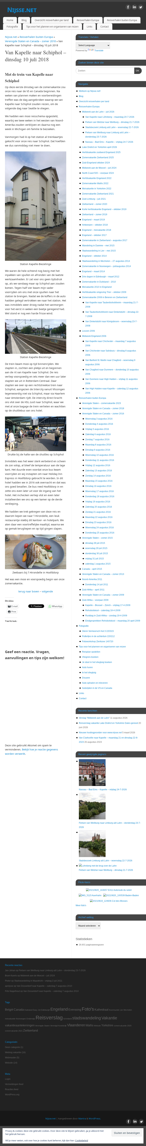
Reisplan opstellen (91, 652)
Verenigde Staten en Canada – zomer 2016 (103, 413)
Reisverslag (49, 1017)
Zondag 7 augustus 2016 (97, 439)
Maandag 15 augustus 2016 (99, 481)
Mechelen (128, 1010)
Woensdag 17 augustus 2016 (99, 491)
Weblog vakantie (13, 1052)
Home (10, 20)
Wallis (89, 1025)
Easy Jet (37, 1010)
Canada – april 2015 (92, 569)
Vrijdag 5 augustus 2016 (97, 429)
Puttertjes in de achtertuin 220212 (98, 636)
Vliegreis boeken (90, 657)
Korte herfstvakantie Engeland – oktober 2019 (104, 209)
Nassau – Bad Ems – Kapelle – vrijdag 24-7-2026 (109, 142)
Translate (98, 50)
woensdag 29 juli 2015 (96, 548)
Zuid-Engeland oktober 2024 (96, 162)
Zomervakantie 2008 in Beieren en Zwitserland (104, 297)
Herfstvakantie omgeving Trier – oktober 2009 (104, 292)
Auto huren (87, 667)
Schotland (67, 1019)
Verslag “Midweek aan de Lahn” (94, 718)
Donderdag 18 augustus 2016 (99, 496)
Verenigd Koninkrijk (58, 1026)
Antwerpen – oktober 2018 (95, 225)
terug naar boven (28, 591)
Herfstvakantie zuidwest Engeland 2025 (101, 152)
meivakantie (10, 1019)
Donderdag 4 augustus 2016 (99, 424)
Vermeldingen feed (14, 1084)
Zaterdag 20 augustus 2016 (98, 507)
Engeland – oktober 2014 (94, 256)
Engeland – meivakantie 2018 (96, 230)
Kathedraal (101, 1009)
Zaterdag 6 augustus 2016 (98, 434)
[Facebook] (128, 7)
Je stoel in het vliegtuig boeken (97, 662)
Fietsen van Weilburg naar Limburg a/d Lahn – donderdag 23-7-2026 (52, 970)
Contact (104, 26)
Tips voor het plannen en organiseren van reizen (52, 26)
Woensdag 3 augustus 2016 (99, 419)
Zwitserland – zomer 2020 (94, 204)
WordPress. (95, 1118)
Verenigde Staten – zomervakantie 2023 (101, 403)
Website (97, 1026)
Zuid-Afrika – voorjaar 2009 (95, 600)
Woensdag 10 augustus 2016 (99, 455)
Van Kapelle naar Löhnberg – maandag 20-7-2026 (109, 117)
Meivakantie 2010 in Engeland (97, 287)
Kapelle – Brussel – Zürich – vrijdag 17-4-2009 (107, 605)
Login (8, 1079)
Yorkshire (107, 1025)
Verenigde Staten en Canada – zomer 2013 (103, 574)
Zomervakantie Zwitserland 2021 (98, 194)
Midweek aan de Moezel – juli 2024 (99, 168)
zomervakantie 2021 (14, 1031)
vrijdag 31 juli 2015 (94, 558)
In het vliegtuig (89, 672)
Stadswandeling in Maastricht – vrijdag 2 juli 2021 (38, 981)
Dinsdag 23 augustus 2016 (98, 522)
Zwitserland (30, 1030)
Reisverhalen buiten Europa (122, 20)
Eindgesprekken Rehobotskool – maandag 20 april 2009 (112, 621)
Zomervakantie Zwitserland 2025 (98, 157)
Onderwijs (30, 1019)
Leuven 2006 (88, 331)
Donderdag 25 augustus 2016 (99, 532)
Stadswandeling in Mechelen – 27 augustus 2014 (106, 261)
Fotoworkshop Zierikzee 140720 (97, 641)
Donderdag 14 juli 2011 (96, 584)
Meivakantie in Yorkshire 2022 (96, 188)
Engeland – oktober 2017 (94, 235)
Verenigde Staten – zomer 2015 (97, 538)
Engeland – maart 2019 (93, 219)
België (9, 1009)
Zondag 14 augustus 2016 (98, 476)
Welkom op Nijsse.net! (89, 91)
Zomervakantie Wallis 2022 (95, 183)
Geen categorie (12, 1047)
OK (136, 70)
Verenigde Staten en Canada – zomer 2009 (103, 595)
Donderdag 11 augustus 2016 (99, 460)
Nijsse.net (21, 9)
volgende (47, 591)
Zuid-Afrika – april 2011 (93, 589)
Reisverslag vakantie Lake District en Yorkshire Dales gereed (108, 723)
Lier (121, 1010)
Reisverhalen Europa (88, 20)
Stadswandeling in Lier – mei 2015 (99, 250)
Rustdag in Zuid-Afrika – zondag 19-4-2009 (106, 615)
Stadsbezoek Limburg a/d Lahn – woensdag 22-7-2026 (112, 127)
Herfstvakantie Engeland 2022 (96, 178)
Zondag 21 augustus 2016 (98, 512)
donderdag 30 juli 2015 (96, 553)
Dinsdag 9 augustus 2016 (97, 450)
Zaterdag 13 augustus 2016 (98, 470)
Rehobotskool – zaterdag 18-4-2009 (102, 610)
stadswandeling (86, 1018)
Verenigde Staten (42, 1026)
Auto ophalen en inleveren (95, 683)
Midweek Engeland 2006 (94, 336)
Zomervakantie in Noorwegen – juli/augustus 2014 (106, 266)
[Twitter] (140, 7)
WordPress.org (12, 1094)
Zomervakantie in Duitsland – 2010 (99, 282)
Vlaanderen (76, 1025)
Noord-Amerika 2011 (92, 579)
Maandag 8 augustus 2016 (98, 444)
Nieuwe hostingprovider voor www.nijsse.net (100, 732)
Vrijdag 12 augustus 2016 (97, 465)
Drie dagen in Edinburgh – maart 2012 (100, 276)
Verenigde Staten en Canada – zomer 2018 (30, 41)
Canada (19, 1009)
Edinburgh (45, 1010)
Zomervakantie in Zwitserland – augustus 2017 (104, 240)
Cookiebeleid (81, 1140)
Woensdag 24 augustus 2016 (99, 527)
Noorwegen (21, 1019)
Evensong (74, 1009)
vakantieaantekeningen (20, 1025)
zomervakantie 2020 (122, 1026)
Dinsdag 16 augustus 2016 (98, 486)
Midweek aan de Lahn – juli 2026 (98, 112)
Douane (86, 677)
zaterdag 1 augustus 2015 (98, 564)
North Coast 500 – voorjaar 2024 (98, 173)
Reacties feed (11, 1089)
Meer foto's (81, 905)
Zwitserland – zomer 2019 (94, 214)
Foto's (88, 1009)
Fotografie (12, 26)
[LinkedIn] (134, 7)
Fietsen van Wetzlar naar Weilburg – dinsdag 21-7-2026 (112, 122)
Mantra (82, 1118)
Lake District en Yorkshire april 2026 (99, 147)
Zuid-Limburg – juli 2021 (94, 199)
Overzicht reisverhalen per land (52, 20)
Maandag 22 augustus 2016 (99, 517)
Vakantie (109, 1018)
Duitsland (28, 1010)
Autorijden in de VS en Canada (97, 688)
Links (89, 26)
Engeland (59, 1009)
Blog (24, 20)
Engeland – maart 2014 (93, 271)
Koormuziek (114, 1010)
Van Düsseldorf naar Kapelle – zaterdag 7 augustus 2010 (44, 986)
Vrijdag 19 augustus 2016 (97, 501)
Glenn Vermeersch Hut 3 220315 (98, 631)
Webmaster (10, 1057)
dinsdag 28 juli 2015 (95, 543)
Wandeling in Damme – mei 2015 (98, 245)
